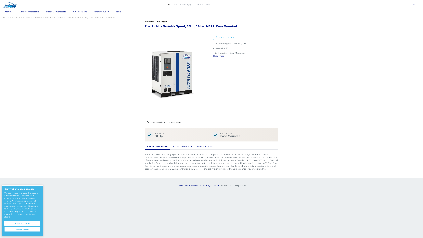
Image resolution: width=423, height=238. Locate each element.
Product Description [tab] (157, 146)
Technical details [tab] (205, 146)
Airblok (47, 17)
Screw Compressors (32, 17)
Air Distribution (101, 12)
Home (6, 17)
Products (15, 17)
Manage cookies (211, 185)
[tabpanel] (211, 161)
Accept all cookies (22, 223)
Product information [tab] (182, 146)
